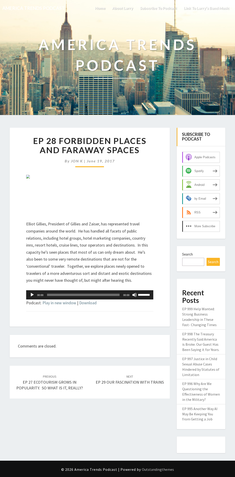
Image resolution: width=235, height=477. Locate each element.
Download (88, 302)
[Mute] (134, 295)
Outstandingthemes (158, 469)
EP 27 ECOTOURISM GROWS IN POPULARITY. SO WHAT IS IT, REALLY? (49, 382)
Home (100, 8)
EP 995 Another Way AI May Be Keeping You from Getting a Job (200, 414)
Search (187, 254)
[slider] (144, 294)
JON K (77, 161)
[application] (89, 294)
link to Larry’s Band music (206, 8)
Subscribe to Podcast (158, 8)
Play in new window (59, 302)
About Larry (122, 8)
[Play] (32, 295)
